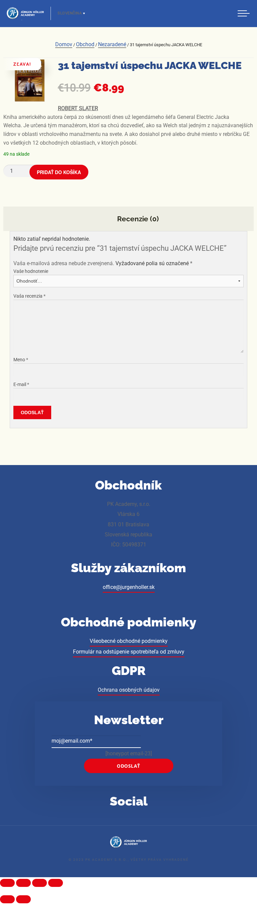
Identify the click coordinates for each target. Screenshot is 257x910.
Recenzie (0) (137, 219)
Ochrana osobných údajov (129, 690)
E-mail (21, 384)
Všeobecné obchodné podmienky (129, 641)
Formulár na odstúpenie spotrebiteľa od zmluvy (128, 652)
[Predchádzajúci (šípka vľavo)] (7, 899)
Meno (20, 359)
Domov (63, 44)
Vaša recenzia (29, 296)
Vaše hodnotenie (30, 271)
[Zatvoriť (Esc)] (7, 883)
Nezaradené (112, 44)
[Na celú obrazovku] (39, 883)
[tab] (129, 219)
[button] (243, 12)
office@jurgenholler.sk (129, 587)
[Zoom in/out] (55, 883)
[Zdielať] (23, 883)
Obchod (85, 44)
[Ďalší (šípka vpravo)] (23, 899)
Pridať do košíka (59, 172)
